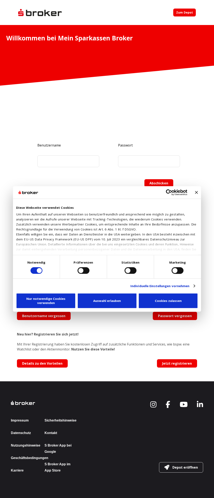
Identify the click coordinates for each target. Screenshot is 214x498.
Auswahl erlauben (107, 301)
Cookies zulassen (168, 301)
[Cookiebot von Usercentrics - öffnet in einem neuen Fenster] (169, 192)
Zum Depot (184, 12)
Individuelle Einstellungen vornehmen (160, 286)
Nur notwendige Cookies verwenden (45, 301)
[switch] (83, 270)
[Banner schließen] (196, 192)
